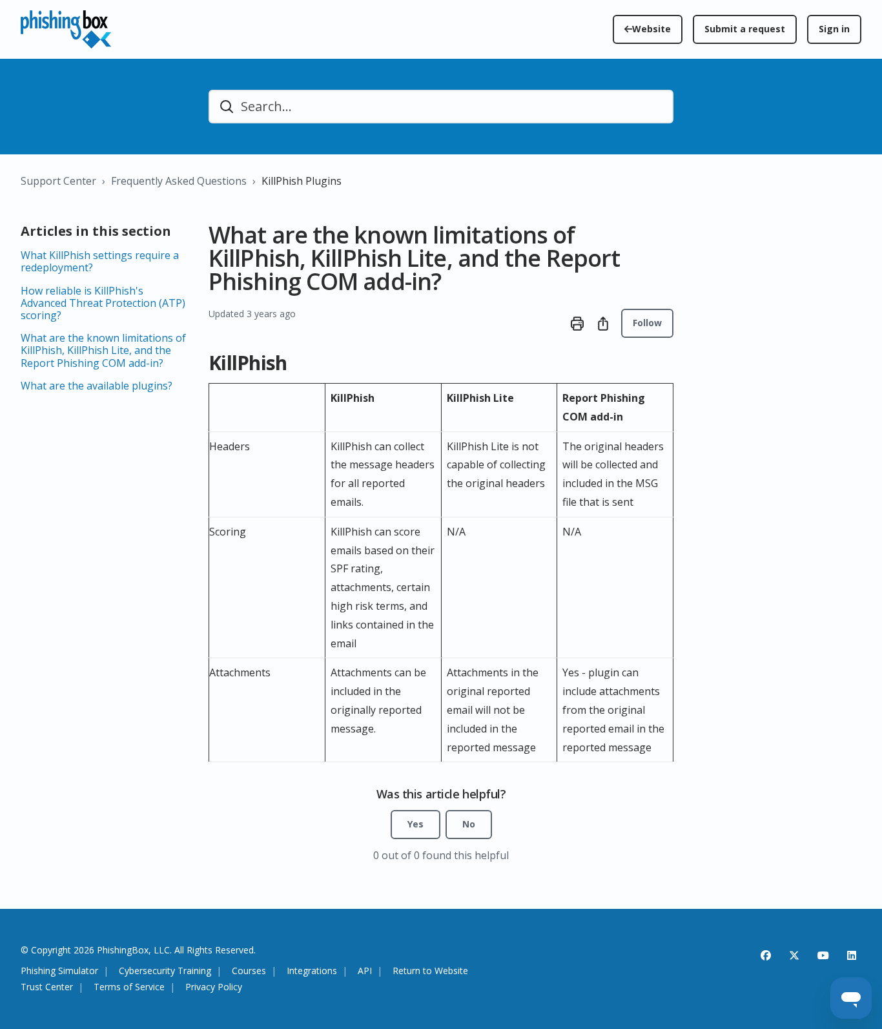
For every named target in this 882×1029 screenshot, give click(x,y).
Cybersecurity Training (165, 971)
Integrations (312, 971)
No (468, 824)
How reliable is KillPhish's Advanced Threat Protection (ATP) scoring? (103, 303)
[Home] (66, 29)
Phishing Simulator (59, 971)
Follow (647, 323)
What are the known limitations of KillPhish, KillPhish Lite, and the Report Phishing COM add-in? (103, 350)
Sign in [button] (834, 29)
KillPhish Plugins (302, 181)
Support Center (58, 181)
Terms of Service (129, 987)
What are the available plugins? (96, 386)
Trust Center (47, 987)
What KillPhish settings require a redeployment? (100, 261)
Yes (415, 824)
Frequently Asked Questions (179, 181)
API (365, 971)
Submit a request (744, 29)
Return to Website (430, 971)
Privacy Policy (213, 987)
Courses (249, 971)
